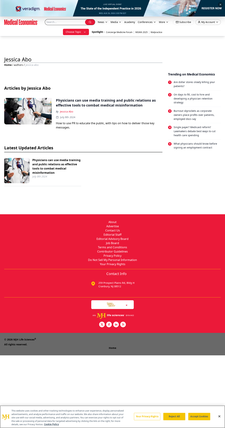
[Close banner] (220, 4)
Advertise (112, 226)
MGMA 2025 (141, 32)
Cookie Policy (51, 424)
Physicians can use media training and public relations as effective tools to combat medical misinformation (56, 166)
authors (18, 65)
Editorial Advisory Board (112, 239)
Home (8, 65)
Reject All (174, 416)
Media (114, 22)
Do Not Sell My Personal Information (112, 260)
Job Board (112, 243)
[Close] (219, 416)
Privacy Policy (112, 256)
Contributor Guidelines (112, 251)
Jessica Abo (66, 111)
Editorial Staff (112, 235)
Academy (129, 22)
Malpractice (156, 32)
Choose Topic (73, 32)
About (112, 222)
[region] (112, 417)
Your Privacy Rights (112, 264)
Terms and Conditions (112, 247)
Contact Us (112, 230)
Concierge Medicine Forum (119, 32)
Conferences (145, 22)
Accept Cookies (199, 416)
